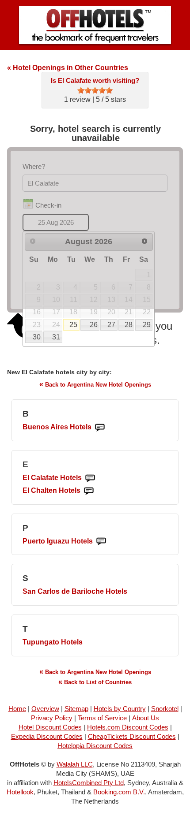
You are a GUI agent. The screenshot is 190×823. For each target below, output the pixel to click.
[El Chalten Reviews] (89, 491)
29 (147, 324)
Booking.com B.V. (119, 792)
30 (37, 337)
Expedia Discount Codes (47, 736)
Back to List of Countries (95, 681)
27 (111, 324)
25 (73, 324)
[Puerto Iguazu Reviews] (101, 541)
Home (17, 708)
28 (129, 324)
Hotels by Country (120, 708)
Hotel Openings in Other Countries (67, 67)
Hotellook (20, 792)
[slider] (95, 90)
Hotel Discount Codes (50, 727)
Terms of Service (102, 718)
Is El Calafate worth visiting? (95, 80)
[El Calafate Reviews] (90, 478)
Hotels (57, 427)
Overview (45, 708)
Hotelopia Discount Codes (95, 745)
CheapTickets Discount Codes (132, 736)
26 (94, 324)
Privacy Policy (51, 718)
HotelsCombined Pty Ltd (88, 782)
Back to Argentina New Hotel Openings (95, 384)
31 (56, 337)
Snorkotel (165, 708)
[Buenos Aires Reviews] (100, 427)
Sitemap (76, 708)
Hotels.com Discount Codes (127, 727)
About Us (145, 718)
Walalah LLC (75, 764)
